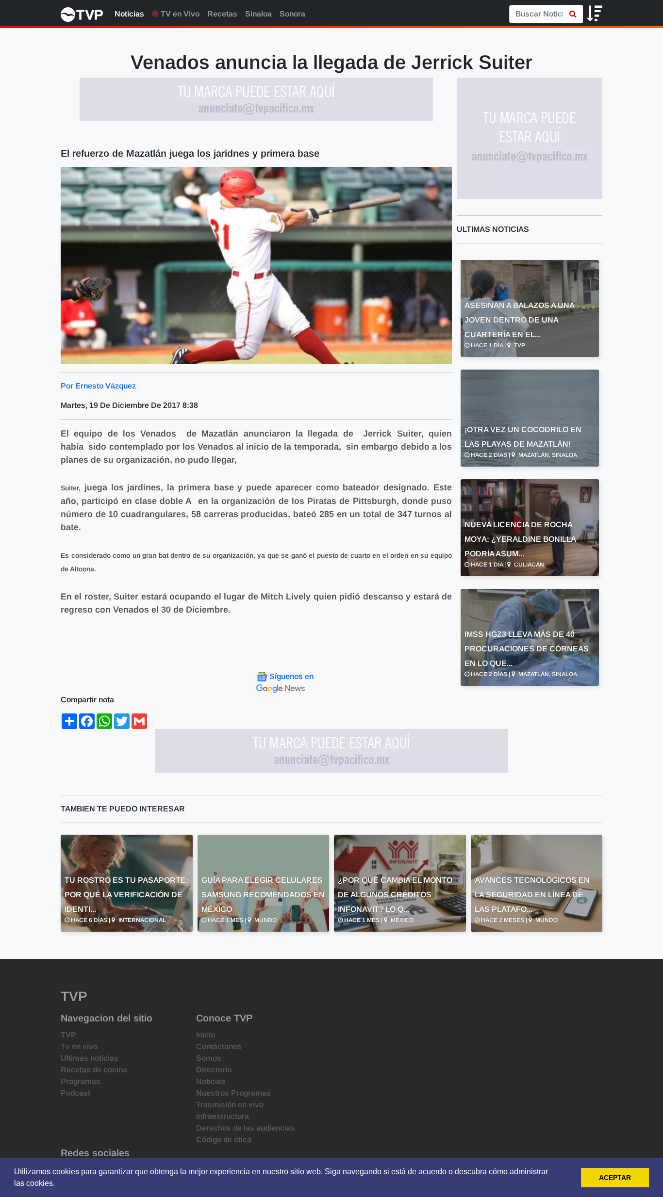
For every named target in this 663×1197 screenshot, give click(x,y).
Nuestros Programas (233, 1093)
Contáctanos (219, 1046)
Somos (208, 1058)
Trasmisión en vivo (230, 1104)
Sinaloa (258, 14)
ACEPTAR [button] (615, 1177)
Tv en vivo (79, 1046)
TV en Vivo (179, 14)
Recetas (222, 14)
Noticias (129, 14)
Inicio (205, 1035)
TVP (68, 1035)
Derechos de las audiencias (245, 1128)
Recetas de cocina (94, 1070)
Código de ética (223, 1139)
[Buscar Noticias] (573, 14)
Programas (80, 1081)
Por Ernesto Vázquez (98, 386)
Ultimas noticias (89, 1058)
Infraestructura (222, 1116)
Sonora (292, 14)
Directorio (214, 1070)
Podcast (75, 1093)
